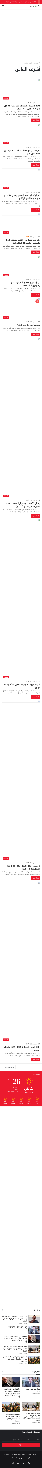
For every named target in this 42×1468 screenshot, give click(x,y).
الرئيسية (36, 63)
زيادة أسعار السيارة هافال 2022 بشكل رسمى (22, 1048)
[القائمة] (3, 7)
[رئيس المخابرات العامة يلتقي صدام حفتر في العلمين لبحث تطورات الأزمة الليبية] (34, 1349)
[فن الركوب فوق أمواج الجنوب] (34, 1330)
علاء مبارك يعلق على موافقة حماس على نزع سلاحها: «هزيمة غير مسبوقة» (15, 1359)
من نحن (21, 1458)
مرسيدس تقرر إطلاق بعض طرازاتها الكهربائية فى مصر (23, 867)
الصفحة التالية (9, 1067)
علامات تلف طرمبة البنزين (28, 325)
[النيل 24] (33, 6)
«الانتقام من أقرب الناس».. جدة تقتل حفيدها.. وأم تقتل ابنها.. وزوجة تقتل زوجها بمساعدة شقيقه (14, 1338)
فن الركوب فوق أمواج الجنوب (17, 1326)
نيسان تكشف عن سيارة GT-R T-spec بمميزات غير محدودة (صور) (22, 504)
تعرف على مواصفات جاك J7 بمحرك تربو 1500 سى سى (22, 151)
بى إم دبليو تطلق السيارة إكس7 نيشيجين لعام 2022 (24, 283)
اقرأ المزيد (35, 120)
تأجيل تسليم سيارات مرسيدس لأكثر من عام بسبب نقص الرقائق (21, 196)
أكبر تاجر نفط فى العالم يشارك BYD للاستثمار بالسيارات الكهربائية (23, 241)
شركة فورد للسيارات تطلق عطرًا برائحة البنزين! (22, 686)
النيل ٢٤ (6, 1454)
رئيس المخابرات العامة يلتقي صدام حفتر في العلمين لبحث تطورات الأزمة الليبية (15, 1348)
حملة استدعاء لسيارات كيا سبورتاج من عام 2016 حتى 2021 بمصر (22, 107)
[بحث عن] (39, 7)
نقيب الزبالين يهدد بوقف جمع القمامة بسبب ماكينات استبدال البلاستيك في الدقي (14, 1318)
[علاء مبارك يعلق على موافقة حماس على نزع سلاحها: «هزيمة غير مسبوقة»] (34, 1360)
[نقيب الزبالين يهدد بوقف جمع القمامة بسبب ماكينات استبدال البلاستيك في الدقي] (34, 1319)
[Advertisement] (21, 37)
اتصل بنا (14, 1458)
